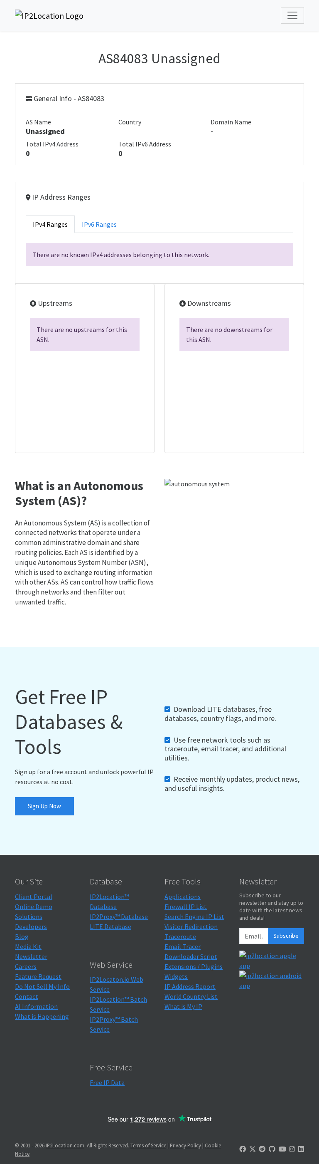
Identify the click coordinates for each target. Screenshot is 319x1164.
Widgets (176, 976)
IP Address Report (190, 986)
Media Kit (28, 946)
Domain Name (231, 122)
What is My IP (183, 1006)
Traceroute (180, 936)
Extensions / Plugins (193, 966)
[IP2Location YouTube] (282, 1149)
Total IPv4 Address (52, 144)
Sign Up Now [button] (44, 806)
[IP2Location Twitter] (252, 1149)
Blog (22, 936)
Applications (182, 896)
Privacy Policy (185, 1145)
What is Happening (42, 1016)
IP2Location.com (65, 1145)
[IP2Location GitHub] (272, 1149)
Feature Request (38, 976)
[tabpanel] (159, 254)
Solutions (28, 916)
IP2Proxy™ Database (119, 916)
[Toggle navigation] (292, 15)
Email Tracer (182, 946)
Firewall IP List (185, 906)
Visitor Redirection (191, 926)
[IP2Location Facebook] (242, 1149)
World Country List (191, 996)
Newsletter (31, 956)
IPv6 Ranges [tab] (99, 224)
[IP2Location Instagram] (292, 1149)
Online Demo (33, 906)
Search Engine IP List (194, 916)
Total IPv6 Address (144, 144)
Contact (26, 996)
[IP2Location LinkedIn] (301, 1149)
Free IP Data (107, 1082)
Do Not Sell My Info (42, 986)
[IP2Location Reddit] (262, 1149)
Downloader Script (190, 956)
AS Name (38, 122)
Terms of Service (148, 1145)
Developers (31, 926)
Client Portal (33, 896)
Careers (26, 966)
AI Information (36, 1006)
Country (129, 122)
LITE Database (110, 926)
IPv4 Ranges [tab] (50, 224)
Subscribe (286, 935)
